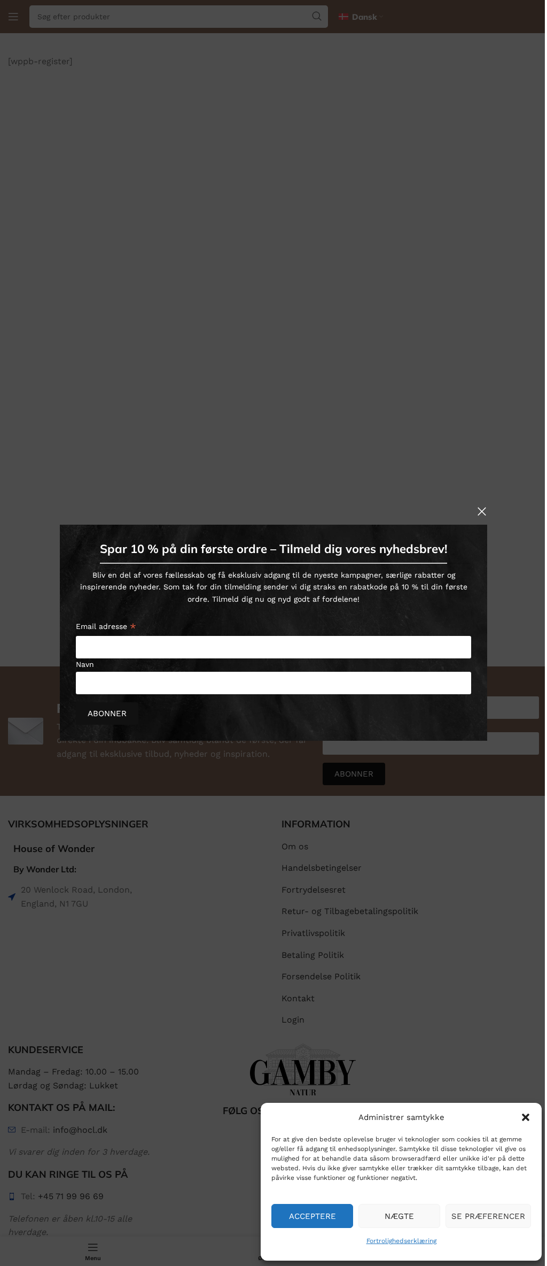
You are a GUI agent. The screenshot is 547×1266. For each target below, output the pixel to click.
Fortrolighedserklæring (401, 1241)
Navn (85, 664)
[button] (525, 1117)
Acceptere (312, 1216)
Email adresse (106, 628)
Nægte (399, 1216)
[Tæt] (481, 511)
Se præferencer (488, 1216)
